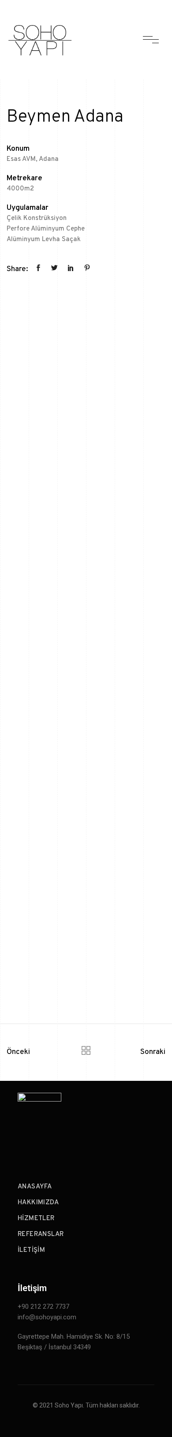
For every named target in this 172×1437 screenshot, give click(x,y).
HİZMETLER (36, 1218)
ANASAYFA (35, 1187)
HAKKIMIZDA (38, 1203)
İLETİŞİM (31, 1250)
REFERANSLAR (41, 1234)
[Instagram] (141, 1145)
